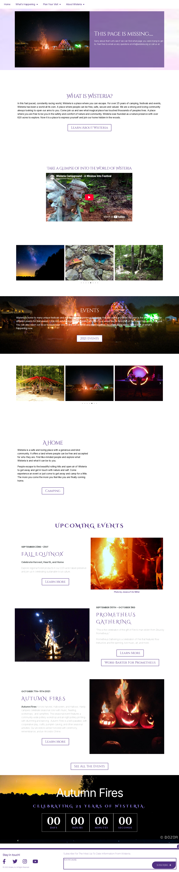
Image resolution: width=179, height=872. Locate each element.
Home (7, 4)
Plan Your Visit (50, 4)
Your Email (70, 859)
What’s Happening (25, 4)
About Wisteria (74, 4)
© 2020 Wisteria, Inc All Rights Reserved (16, 867)
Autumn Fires (89, 793)
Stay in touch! (11, 855)
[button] (18, 262)
